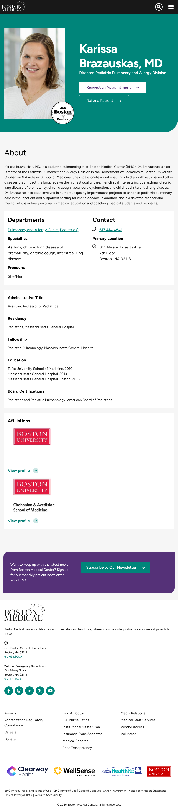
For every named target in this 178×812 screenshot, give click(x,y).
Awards (10, 713)
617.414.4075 (12, 678)
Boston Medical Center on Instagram (19, 690)
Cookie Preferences (114, 791)
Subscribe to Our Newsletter (111, 567)
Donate (10, 739)
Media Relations (133, 713)
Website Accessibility (48, 795)
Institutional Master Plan (81, 727)
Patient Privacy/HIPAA (18, 795)
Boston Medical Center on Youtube (50, 690)
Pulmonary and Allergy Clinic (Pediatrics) (43, 229)
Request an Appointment (108, 87)
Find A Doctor (73, 713)
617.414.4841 (110, 229)
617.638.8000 (13, 656)
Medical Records (75, 741)
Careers (10, 732)
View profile (19, 470)
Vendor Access (132, 727)
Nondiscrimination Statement (147, 791)
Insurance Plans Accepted (83, 734)
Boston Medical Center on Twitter (40, 690)
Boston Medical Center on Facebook (8, 690)
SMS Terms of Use (64, 791)
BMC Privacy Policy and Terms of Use (27, 791)
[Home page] (24, 620)
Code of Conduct (90, 791)
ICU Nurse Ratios (76, 720)
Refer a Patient (99, 100)
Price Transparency (77, 748)
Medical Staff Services (138, 720)
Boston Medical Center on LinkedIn (29, 690)
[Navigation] (171, 7)
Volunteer (128, 734)
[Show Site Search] (159, 7)
